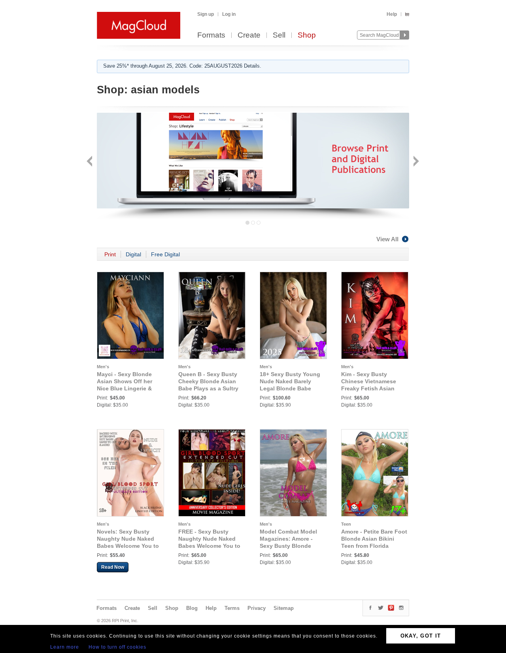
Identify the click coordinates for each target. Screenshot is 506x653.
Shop (307, 35)
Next (415, 162)
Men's (103, 366)
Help (392, 14)
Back (90, 162)
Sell (279, 35)
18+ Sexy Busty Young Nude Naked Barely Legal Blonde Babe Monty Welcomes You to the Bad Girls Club (292, 388)
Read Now (112, 567)
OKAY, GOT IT (420, 636)
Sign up (205, 14)
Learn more (64, 647)
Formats (211, 35)
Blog (192, 608)
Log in (229, 14)
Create (249, 35)
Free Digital (165, 254)
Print (110, 254)
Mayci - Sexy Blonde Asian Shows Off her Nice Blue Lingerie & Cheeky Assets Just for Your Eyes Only (128, 388)
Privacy (256, 608)
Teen (346, 524)
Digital (133, 254)
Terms (232, 608)
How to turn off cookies (117, 647)
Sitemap (284, 608)
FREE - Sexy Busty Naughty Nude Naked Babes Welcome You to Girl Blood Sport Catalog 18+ (211, 545)
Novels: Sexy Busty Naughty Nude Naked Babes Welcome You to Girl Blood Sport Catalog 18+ (130, 545)
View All (387, 239)
